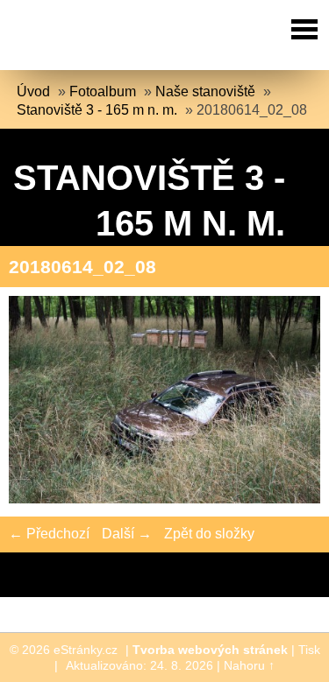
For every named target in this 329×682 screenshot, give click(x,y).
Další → (127, 533)
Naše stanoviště (205, 91)
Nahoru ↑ (249, 665)
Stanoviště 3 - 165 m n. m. (97, 109)
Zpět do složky (209, 533)
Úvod (33, 91)
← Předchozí (49, 533)
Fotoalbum (102, 91)
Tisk (309, 650)
